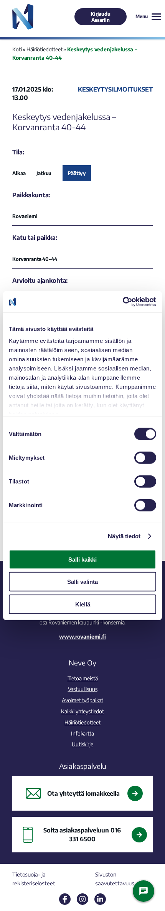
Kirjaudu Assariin (101, 17)
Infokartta (82, 733)
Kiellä (82, 604)
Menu (141, 16)
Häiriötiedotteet (44, 49)
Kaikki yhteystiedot (82, 711)
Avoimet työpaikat (82, 699)
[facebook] (65, 899)
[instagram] (82, 899)
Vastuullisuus (82, 688)
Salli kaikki (82, 559)
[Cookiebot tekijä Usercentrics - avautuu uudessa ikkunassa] (122, 302)
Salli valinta (82, 581)
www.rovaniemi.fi (82, 636)
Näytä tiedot (124, 536)
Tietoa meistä (83, 678)
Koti (16, 49)
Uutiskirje (82, 744)
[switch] (145, 457)
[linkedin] (100, 899)
